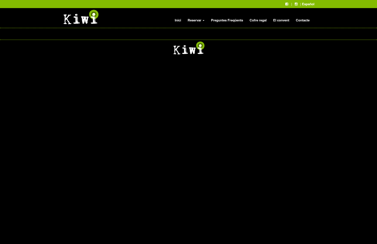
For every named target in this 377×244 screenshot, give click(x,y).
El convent (281, 20)
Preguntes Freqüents (227, 20)
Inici (178, 20)
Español (308, 4)
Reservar (195, 20)
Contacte (303, 20)
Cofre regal (258, 20)
